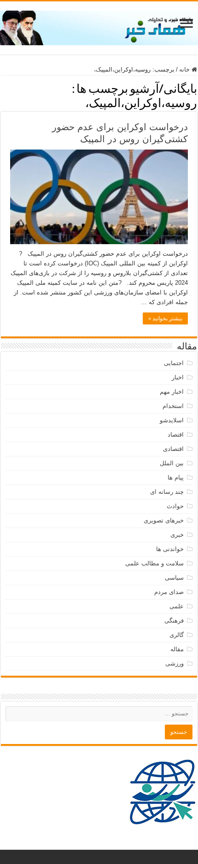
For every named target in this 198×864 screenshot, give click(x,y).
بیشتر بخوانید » (165, 318)
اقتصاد (176, 434)
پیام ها (176, 477)
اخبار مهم (172, 391)
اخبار (178, 377)
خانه (185, 69)
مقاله (177, 649)
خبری (177, 534)
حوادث (175, 506)
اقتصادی (173, 448)
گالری (176, 634)
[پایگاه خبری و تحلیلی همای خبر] (99, 26)
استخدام (173, 405)
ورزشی (174, 663)
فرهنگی (174, 620)
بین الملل (172, 463)
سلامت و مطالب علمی (154, 563)
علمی (176, 606)
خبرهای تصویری (164, 520)
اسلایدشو (172, 420)
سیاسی (174, 577)
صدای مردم (169, 591)
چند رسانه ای (167, 491)
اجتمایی (174, 363)
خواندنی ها (170, 549)
